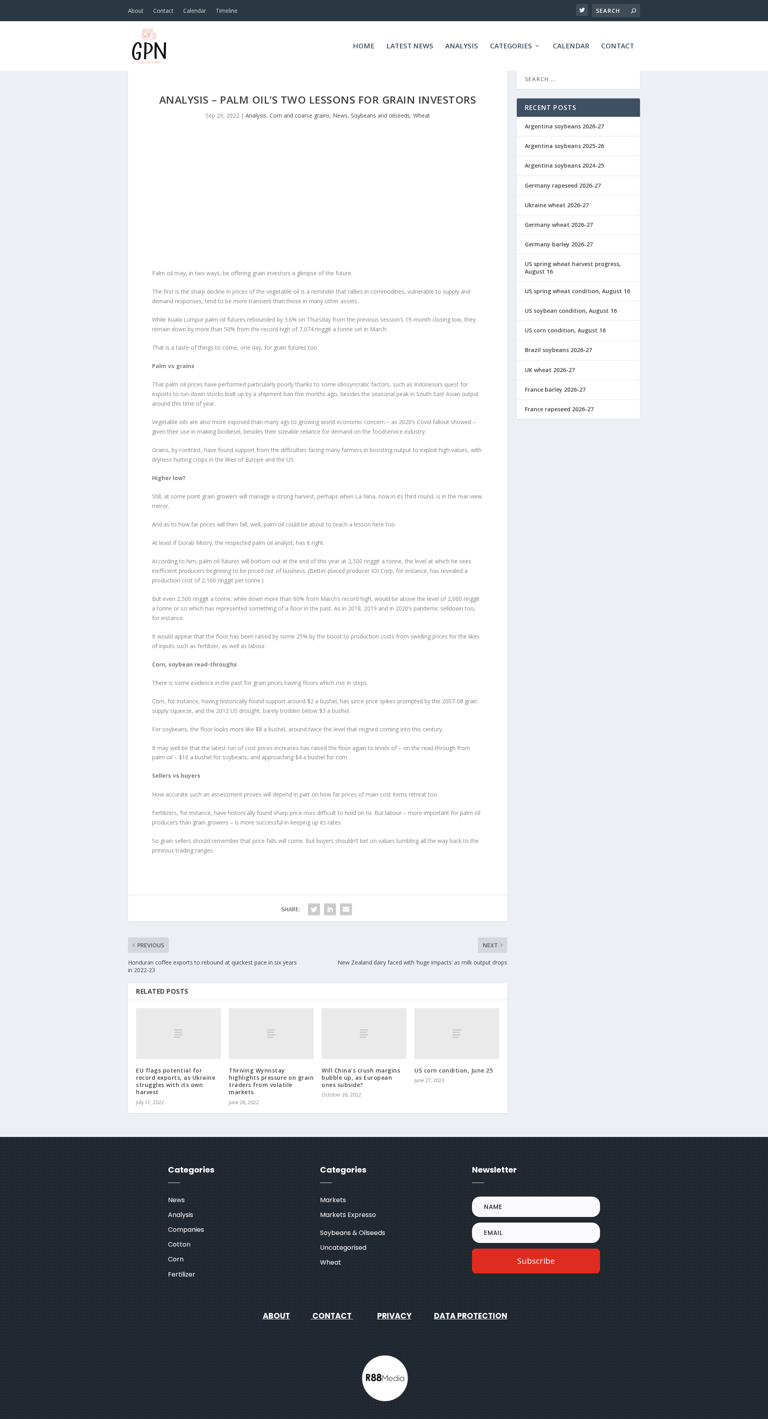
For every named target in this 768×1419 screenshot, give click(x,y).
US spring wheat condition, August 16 (577, 291)
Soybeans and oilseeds (380, 115)
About (136, 10)
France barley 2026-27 (555, 389)
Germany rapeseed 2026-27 (563, 185)
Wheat (421, 115)
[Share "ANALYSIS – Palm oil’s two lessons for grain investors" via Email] (346, 909)
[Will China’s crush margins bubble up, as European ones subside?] (364, 1033)
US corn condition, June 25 (453, 1070)
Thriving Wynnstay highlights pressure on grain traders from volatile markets (271, 1081)
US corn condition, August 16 (565, 330)
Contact (163, 10)
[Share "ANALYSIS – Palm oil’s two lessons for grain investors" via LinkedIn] (330, 909)
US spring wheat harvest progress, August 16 (573, 267)
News (340, 115)
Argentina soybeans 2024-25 (564, 165)
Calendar (194, 10)
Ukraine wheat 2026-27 (557, 205)
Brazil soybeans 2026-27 (558, 350)
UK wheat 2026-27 (550, 370)
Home (363, 46)
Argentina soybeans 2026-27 (564, 126)
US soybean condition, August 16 (571, 310)
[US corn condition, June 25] (456, 1033)
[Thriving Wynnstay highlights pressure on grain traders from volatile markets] (271, 1033)
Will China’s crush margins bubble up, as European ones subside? (361, 1078)
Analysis (461, 46)
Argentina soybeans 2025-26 (564, 146)
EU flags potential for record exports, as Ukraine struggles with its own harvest (175, 1081)
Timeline (227, 10)
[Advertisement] (317, 200)
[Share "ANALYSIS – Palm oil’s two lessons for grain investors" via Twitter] (314, 909)
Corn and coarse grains (300, 115)
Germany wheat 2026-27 (559, 224)
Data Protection (470, 1316)
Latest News (409, 46)
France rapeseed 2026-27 (559, 409)
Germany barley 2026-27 (559, 244)
